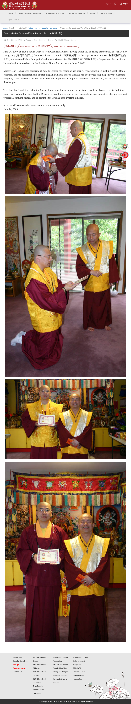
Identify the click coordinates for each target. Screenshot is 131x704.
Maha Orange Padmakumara (65, 46)
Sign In (108, 3)
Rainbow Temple (60, 675)
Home (4, 28)
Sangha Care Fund (21, 661)
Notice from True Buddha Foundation (43, 28)
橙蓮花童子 (45, 46)
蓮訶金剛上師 (11, 46)
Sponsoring (17, 657)
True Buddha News (81, 657)
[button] (29, 13)
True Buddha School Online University (38, 689)
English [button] (125, 4)
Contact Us (17, 672)
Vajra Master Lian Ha (28, 46)
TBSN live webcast (60, 665)
